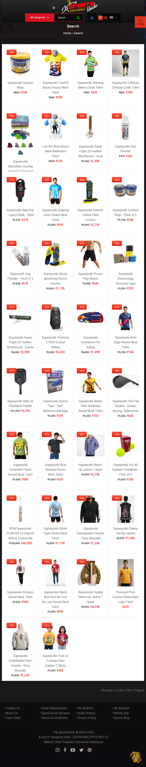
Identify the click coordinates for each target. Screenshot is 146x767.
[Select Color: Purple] (31, 147)
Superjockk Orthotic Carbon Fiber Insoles (90, 214)
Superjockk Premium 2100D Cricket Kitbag (55, 342)
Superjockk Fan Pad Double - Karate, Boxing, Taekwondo (126, 405)
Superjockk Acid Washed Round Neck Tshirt (55, 469)
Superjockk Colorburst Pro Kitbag (90, 342)
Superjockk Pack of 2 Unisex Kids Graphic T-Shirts (55, 660)
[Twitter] (81, 750)
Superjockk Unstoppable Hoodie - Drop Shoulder (90, 533)
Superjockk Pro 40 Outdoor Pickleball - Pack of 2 (125, 469)
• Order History (85, 713)
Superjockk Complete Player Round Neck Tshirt (20, 469)
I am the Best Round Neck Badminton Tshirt (55, 151)
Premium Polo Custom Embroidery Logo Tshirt (126, 597)
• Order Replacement (53, 708)
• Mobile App (120, 713)
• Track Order (12, 718)
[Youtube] (73, 750)
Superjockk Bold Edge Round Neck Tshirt (125, 342)
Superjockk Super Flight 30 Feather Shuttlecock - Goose (20, 342)
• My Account (120, 708)
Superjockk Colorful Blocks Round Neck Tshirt (55, 87)
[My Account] (92, 17)
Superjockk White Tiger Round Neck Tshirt (55, 533)
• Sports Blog (120, 718)
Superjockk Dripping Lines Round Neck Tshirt (55, 214)
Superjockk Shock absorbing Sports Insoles (55, 278)
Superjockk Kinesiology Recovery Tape (126, 278)
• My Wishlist (84, 708)
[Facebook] (65, 750)
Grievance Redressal (89, 742)
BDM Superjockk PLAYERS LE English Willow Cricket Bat (20, 533)
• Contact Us (12, 708)
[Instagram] (58, 750)
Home (67, 33)
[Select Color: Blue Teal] (20, 154)
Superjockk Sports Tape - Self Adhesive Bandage (55, 405)
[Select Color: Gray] (17, 147)
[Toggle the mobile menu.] (53, 8)
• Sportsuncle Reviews (55, 713)
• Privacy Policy (86, 718)
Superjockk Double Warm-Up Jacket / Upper (90, 597)
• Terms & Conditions (54, 718)
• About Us (11, 713)
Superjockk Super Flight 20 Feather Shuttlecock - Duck (90, 151)
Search (78, 33)
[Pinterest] (90, 750)
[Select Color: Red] (10, 147)
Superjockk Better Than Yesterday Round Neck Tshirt (91, 405)
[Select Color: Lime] (24, 147)
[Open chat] (136, 757)
